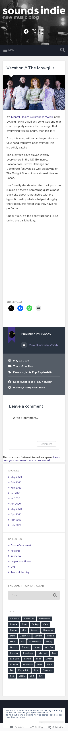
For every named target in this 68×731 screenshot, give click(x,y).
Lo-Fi (38, 658)
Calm (45, 624)
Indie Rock (42, 653)
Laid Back (14, 658)
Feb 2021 (16, 487)
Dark (12, 635)
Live (13, 567)
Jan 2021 (16, 493)
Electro (13, 641)
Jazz (54, 653)
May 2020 (16, 509)
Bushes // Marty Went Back (29, 387)
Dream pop (25, 635)
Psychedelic (45, 372)
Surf (32, 676)
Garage (13, 647)
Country (34, 630)
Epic (22, 641)
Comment (46, 443)
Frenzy (49, 641)
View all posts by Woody (43, 345)
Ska (12, 676)
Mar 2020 (16, 520)
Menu (12, 50)
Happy (37, 647)
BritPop (35, 624)
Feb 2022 (16, 482)
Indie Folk (49, 647)
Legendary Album (21, 561)
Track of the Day (23, 366)
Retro (36, 670)
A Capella (14, 618)
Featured (15, 551)
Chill (24, 630)
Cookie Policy (18, 717)
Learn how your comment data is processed (31, 458)
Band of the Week (21, 545)
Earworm (18, 372)
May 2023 (16, 477)
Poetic (49, 664)
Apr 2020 (16, 514)
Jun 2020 (16, 503)
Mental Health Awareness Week (32, 117)
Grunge (25, 647)
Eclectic (50, 635)
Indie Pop (31, 372)
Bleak (24, 624)
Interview (16, 556)
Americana (29, 618)
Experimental (35, 641)
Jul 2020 (15, 498)
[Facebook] (26, 31)
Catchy (13, 630)
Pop (11, 670)
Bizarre (13, 624)
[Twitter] (34, 31)
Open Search (62, 50)
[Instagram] (42, 31)
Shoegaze (47, 670)
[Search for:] (34, 595)
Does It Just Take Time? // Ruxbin (32, 382)
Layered (27, 658)
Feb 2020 (16, 525)
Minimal (14, 664)
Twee (41, 676)
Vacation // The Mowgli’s (31, 68)
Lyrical (49, 658)
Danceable (48, 630)
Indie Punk (28, 653)
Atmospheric (44, 618)
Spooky (22, 676)
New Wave (27, 664)
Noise (39, 664)
